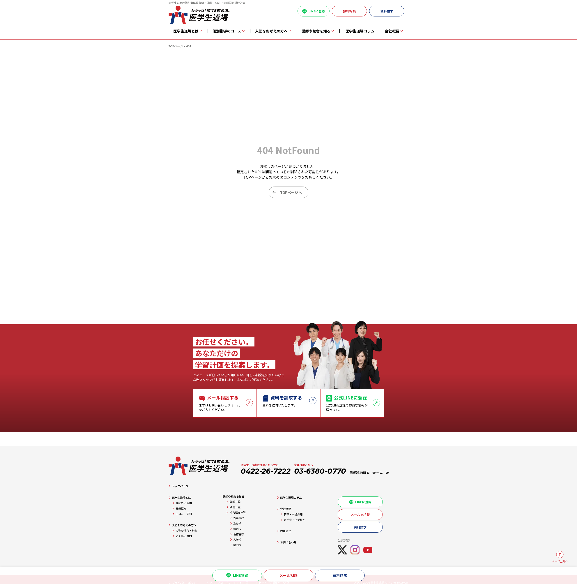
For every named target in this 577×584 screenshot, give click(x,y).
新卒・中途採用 (293, 514)
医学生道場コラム (360, 31)
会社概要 (285, 509)
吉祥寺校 (238, 518)
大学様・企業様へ (294, 520)
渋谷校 (237, 523)
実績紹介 (181, 508)
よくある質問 (184, 536)
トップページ (180, 486)
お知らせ (285, 531)
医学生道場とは (181, 497)
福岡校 (237, 545)
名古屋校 (238, 534)
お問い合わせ (288, 542)
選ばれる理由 (184, 503)
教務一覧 (235, 507)
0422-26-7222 (266, 471)
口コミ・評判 (184, 514)
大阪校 (237, 539)
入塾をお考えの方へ (184, 525)
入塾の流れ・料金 (186, 530)
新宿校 (237, 529)
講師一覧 (235, 501)
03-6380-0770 (320, 471)
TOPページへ (291, 192)
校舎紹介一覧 (238, 512)
